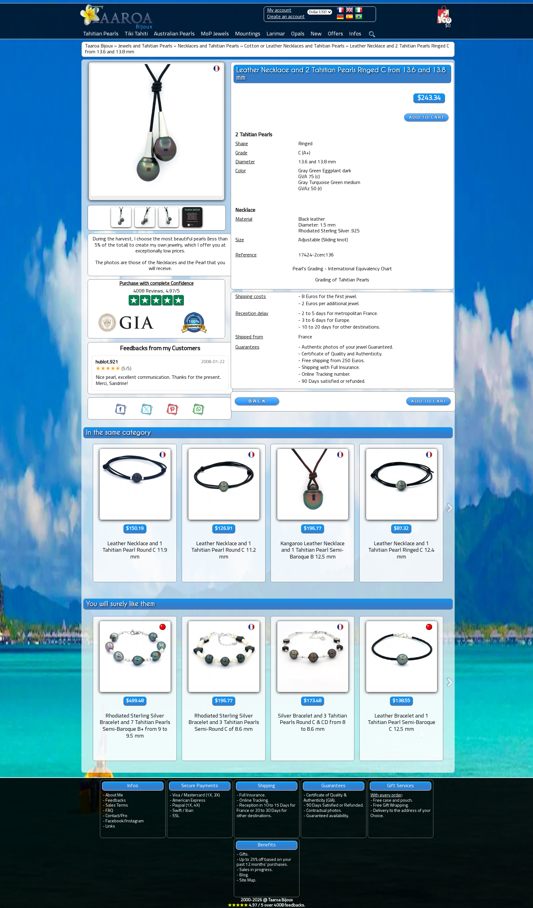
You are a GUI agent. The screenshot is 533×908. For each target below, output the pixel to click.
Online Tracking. (254, 800)
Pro (124, 816)
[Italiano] (358, 11)
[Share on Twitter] (141, 414)
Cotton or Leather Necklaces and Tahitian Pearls (294, 46)
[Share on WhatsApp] (192, 414)
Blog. (244, 875)
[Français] (340, 11)
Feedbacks (115, 800)
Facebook (114, 821)
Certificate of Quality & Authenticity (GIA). (325, 798)
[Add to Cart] (426, 117)
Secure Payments (199, 785)
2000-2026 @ (266, 903)
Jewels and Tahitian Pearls (145, 46)
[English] (349, 11)
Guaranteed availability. (327, 816)
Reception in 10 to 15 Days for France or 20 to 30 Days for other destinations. (266, 810)
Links (110, 826)
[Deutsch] (340, 17)
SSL (175, 816)
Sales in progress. (256, 870)
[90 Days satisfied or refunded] (194, 334)
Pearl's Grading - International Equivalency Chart (342, 269)
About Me (114, 795)
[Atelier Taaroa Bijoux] (117, 29)
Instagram (135, 821)
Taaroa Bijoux (99, 46)
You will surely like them (120, 603)
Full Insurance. (252, 795)
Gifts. (244, 854)
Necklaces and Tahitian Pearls (208, 46)
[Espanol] (349, 17)
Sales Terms (116, 805)
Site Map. (247, 880)
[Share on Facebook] (121, 414)
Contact (112, 816)
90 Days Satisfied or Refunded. (335, 805)
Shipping (266, 785)
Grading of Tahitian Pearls (342, 280)
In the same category (118, 432)
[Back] (257, 405)
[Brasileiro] (358, 17)
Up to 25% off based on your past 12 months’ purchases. (264, 862)
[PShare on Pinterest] (167, 414)
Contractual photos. (324, 810)
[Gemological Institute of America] (126, 332)
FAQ (109, 810)
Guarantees (333, 785)
